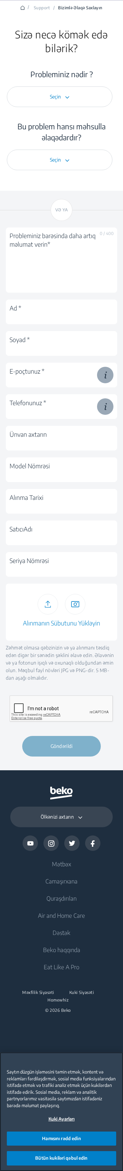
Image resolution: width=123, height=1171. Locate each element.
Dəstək (61, 932)
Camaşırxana (61, 881)
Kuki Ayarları (62, 1119)
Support (42, 7)
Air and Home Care (61, 915)
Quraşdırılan (61, 898)
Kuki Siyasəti (81, 992)
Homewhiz (58, 1000)
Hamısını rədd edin (61, 1138)
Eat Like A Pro (61, 967)
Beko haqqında (61, 949)
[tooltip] (105, 375)
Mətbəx (61, 864)
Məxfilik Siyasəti (38, 992)
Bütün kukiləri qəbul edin (61, 1158)
